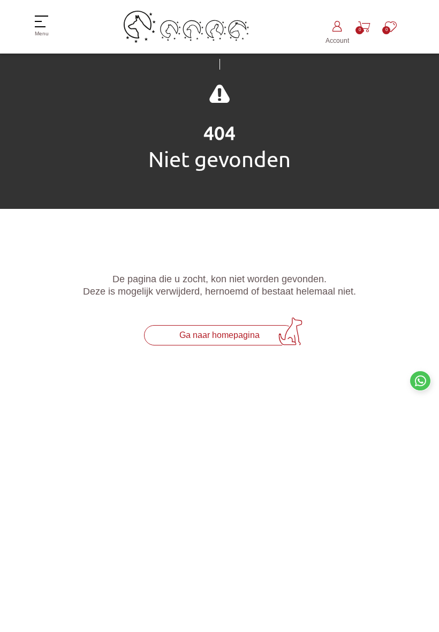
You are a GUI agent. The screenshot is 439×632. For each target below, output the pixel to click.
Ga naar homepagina (219, 335)
